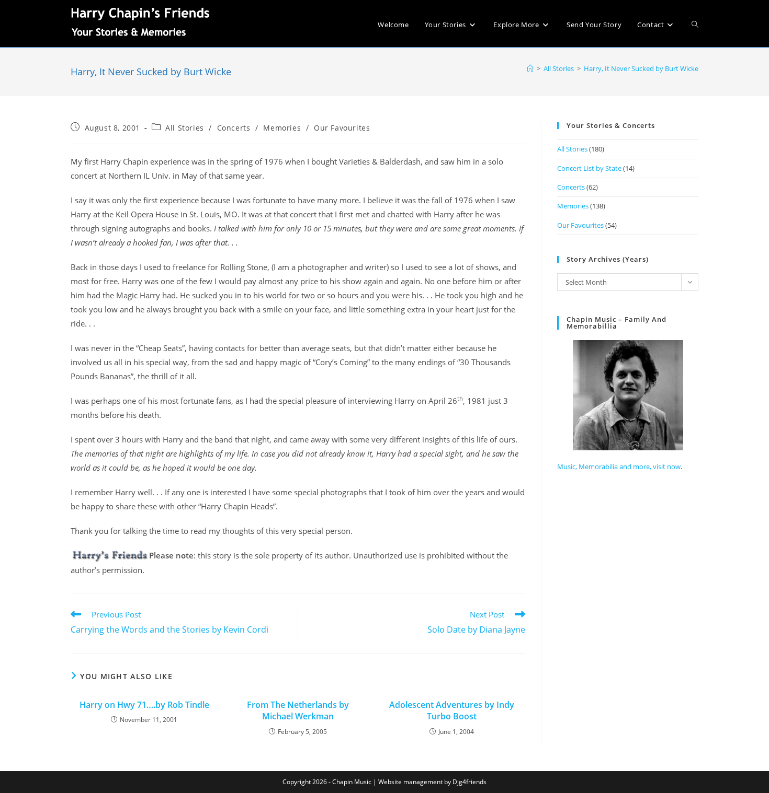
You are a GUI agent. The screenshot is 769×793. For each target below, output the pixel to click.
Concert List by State (589, 168)
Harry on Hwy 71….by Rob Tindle (144, 704)
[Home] (530, 68)
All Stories (184, 128)
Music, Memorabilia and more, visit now (619, 466)
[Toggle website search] (695, 24)
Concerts (234, 128)
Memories (282, 128)
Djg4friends (470, 781)
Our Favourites (342, 128)
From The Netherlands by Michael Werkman (298, 710)
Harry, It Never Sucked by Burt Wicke (641, 68)
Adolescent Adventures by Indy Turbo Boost (451, 710)
